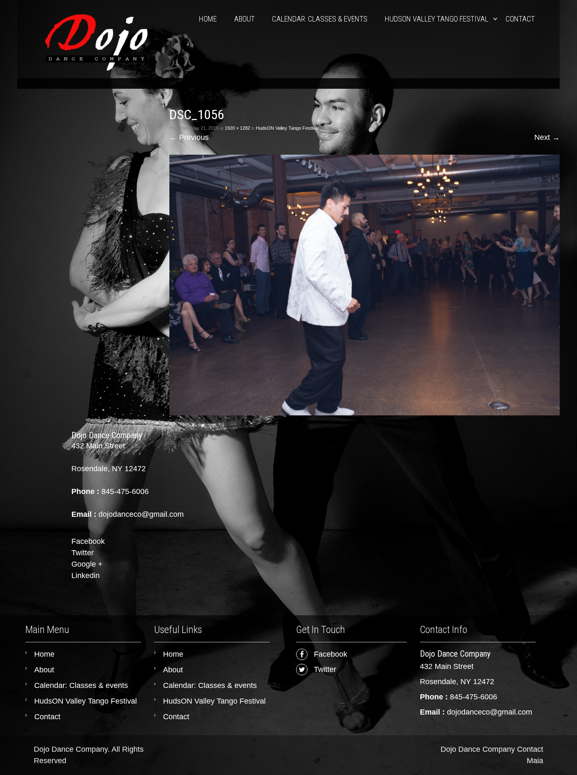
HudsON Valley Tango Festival (436, 18)
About (244, 18)
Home (208, 18)
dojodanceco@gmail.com (489, 712)
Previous (189, 137)
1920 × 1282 (237, 128)
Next (547, 137)
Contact (520, 18)
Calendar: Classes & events (319, 18)
